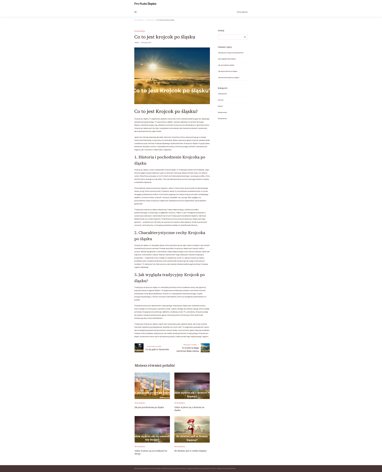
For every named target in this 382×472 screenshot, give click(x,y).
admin (136, 43)
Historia (220, 100)
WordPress (232, 468)
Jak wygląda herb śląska (227, 59)
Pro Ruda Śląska (145, 3)
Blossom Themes (210, 468)
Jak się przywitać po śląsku (227, 71)
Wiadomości (222, 112)
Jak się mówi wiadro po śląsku (228, 77)
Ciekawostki (222, 94)
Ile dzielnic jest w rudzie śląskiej (190, 450)
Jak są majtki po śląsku (226, 65)
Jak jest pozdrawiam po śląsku (149, 407)
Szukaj (221, 30)
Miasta (220, 106)
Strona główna (242, 12)
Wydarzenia (139, 31)
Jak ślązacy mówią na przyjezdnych (231, 53)
